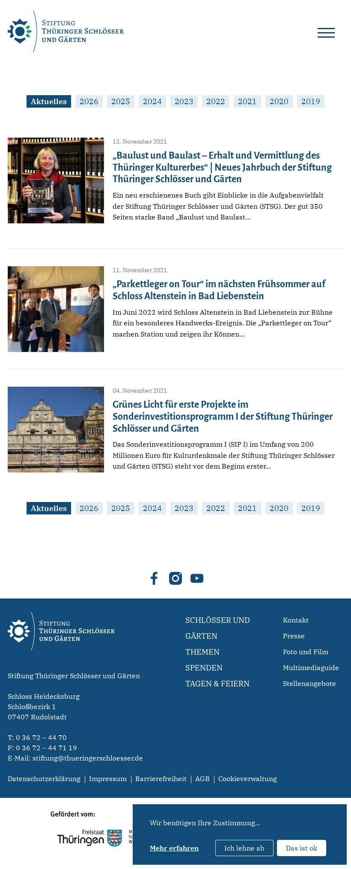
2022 (215, 101)
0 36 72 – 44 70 (41, 737)
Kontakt (296, 620)
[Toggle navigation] (326, 31)
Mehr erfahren (174, 848)
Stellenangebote (309, 683)
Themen (202, 652)
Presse (294, 635)
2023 (184, 101)
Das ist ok (301, 848)
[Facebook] (154, 578)
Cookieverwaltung (247, 778)
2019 (310, 101)
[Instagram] (175, 578)
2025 (120, 101)
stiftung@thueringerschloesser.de (88, 758)
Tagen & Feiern (217, 684)
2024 (152, 101)
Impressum (108, 778)
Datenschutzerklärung (44, 778)
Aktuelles (49, 101)
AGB (202, 778)
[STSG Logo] (61, 665)
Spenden (204, 668)
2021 (247, 101)
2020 (279, 101)
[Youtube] (196, 578)
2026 (89, 101)
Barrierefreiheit (161, 778)
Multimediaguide (311, 667)
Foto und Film (305, 651)
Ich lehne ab (244, 848)
